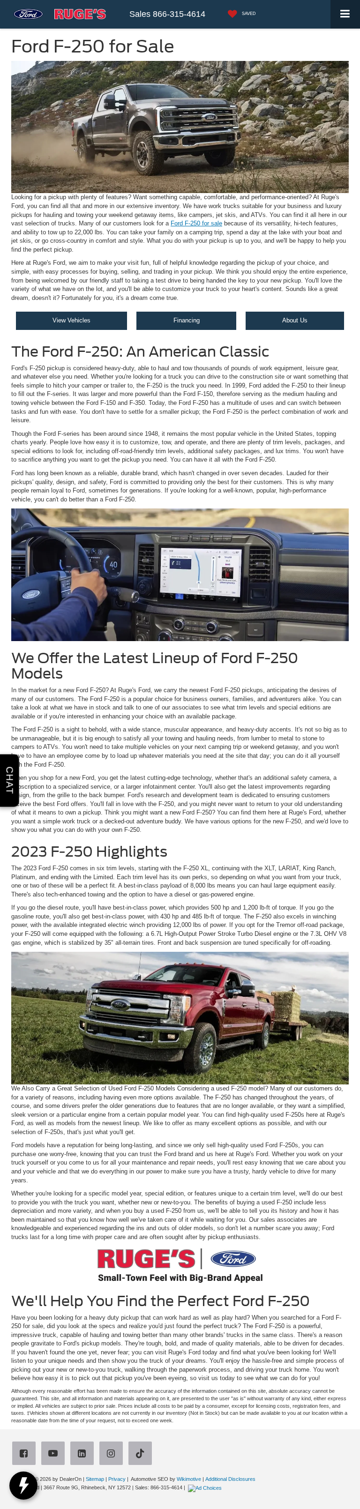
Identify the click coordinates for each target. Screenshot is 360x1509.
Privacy (117, 1479)
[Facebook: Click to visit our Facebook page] (25, 1454)
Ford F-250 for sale (196, 223)
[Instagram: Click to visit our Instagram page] (113, 1454)
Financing (186, 320)
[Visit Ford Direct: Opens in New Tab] (206, 1487)
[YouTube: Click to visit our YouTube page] (54, 1454)
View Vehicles (71, 320)
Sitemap (95, 1479)
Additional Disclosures (230, 1479)
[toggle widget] (23, 1486)
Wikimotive (189, 1479)
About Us (295, 320)
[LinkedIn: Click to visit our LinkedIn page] (84, 1454)
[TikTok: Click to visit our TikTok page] (142, 1454)
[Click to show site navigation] (345, 14)
